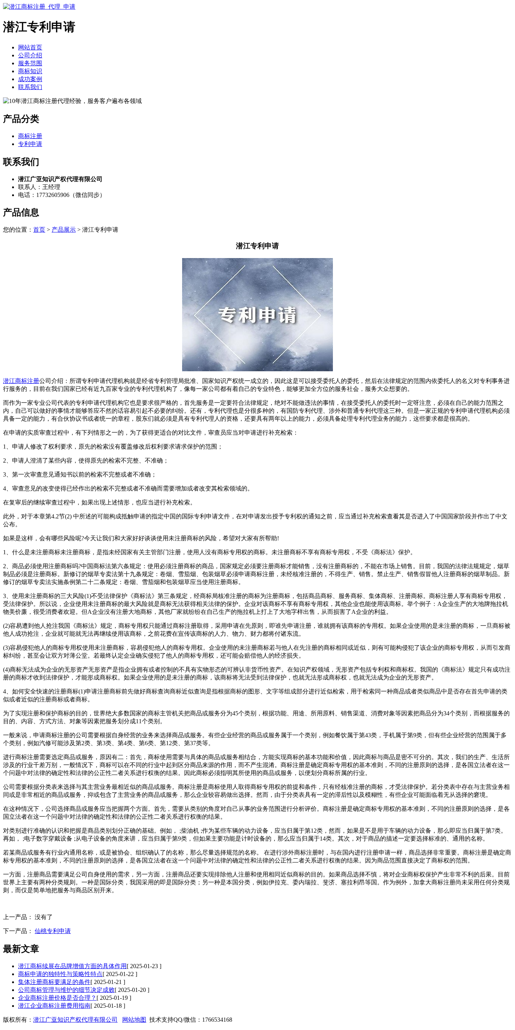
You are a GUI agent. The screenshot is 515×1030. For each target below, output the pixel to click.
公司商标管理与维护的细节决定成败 (66, 990)
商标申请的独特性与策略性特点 (60, 974)
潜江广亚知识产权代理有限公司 (75, 1019)
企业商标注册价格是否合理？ (57, 998)
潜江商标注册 (21, 381)
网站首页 (30, 47)
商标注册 (30, 136)
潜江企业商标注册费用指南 (54, 1005)
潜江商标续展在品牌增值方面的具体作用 (72, 966)
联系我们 (30, 87)
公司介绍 (30, 55)
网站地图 (134, 1019)
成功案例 (30, 79)
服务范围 (30, 63)
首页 (39, 229)
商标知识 (30, 71)
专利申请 (30, 144)
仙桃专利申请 (53, 931)
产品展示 (64, 229)
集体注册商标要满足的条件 (54, 982)
